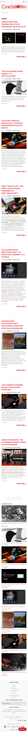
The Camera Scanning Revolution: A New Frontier (12, 387)
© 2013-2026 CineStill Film (14, 724)
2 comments (4, 367)
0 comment (4, 53)
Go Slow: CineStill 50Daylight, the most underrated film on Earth (13, 565)
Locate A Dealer (14, 690)
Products (14, 688)
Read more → (22, 56)
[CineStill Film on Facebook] (21, 720)
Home (3, 12)
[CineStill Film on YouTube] (25, 720)
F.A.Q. (14, 693)
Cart (26, 1)
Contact (14, 697)
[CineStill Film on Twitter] (18, 720)
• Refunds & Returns (9, 716)
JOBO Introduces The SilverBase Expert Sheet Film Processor (13, 442)
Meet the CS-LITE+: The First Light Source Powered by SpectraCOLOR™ (13, 585)
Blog (14, 692)
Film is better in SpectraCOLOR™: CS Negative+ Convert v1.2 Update (13, 607)
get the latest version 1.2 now (14, 296)
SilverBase (8, 469)
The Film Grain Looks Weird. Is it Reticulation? (12, 73)
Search (14, 686)
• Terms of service (13, 718)
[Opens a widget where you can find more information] (22, 729)
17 (18, 498)
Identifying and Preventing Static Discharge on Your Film (13, 24)
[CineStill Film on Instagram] (23, 720)
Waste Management (14, 695)
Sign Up (24, 703)
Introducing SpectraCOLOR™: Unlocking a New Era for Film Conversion (13, 630)
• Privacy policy (18, 716)
